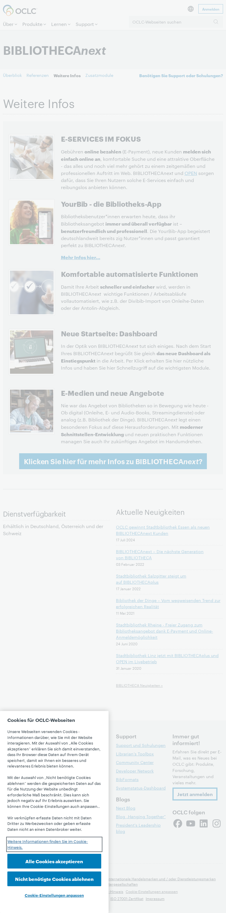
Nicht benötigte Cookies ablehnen (54, 878)
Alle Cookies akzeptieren (54, 861)
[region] (54, 812)
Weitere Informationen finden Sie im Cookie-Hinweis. (47, 844)
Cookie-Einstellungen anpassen (54, 895)
